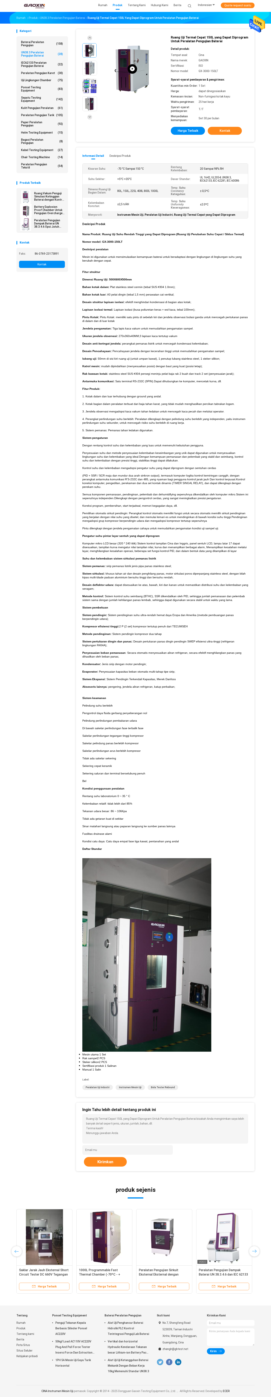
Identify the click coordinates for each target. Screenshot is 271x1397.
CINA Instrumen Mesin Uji (57, 1391)
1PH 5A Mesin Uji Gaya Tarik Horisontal (73, 1362)
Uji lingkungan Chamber (42, 80)
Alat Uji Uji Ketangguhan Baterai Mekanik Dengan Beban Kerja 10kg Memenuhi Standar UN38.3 (128, 1365)
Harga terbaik (188, 131)
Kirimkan (105, 1161)
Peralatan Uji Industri (98, 1087)
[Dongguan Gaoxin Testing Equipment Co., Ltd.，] (33, 6)
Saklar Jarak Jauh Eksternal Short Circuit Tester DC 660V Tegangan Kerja (44, 1274)
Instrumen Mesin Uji (130, 1087)
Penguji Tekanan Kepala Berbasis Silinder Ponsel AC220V (71, 1328)
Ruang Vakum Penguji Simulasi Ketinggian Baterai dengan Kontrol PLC (49, 196)
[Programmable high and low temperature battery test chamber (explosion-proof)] (132, 69)
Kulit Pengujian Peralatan (42, 108)
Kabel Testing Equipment (42, 150)
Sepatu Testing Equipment (42, 99)
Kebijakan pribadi (27, 1356)
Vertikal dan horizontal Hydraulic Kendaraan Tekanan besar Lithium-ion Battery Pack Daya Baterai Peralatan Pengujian (128, 1347)
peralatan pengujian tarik (42, 115)
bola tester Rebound (163, 1087)
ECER (226, 1391)
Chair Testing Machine (42, 157)
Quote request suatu (237, 5)
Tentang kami (25, 1333)
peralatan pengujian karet (42, 73)
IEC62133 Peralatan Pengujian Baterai (42, 64)
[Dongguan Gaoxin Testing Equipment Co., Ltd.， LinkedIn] (178, 1362)
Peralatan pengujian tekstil (42, 166)
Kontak (41, 264)
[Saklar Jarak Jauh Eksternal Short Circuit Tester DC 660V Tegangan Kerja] (44, 1237)
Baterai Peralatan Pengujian (42, 43)
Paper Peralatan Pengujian (42, 124)
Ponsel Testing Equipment (42, 89)
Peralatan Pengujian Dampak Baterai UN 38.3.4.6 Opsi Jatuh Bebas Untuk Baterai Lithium (47, 223)
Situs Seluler (24, 1350)
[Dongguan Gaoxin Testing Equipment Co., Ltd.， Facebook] (169, 1362)
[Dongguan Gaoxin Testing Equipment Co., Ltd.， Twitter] (160, 1362)
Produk (20, 1328)
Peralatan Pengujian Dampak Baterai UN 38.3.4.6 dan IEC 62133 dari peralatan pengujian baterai (223, 1274)
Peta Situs (23, 1345)
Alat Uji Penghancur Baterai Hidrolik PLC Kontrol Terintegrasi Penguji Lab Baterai (128, 1328)
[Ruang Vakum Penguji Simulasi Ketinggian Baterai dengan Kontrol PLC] (26, 197)
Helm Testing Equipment (42, 132)
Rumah (21, 1322)
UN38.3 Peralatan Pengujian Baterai (42, 54)
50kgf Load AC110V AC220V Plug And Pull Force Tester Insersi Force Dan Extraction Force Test (73, 1347)
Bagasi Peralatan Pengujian (42, 141)
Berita (20, 1339)
